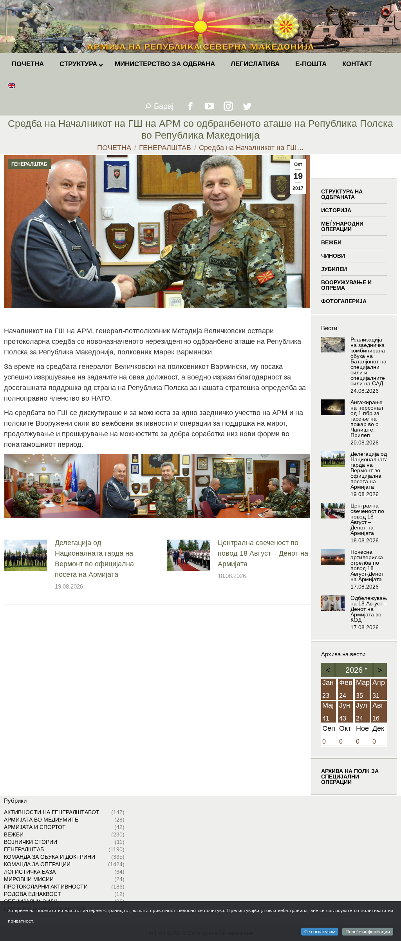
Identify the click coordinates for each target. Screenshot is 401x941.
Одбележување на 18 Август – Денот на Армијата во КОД (370, 609)
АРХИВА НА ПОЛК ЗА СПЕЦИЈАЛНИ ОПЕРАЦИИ (350, 776)
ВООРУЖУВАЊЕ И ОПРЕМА (346, 285)
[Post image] (25, 555)
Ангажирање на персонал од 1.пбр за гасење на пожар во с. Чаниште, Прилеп (366, 418)
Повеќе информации (367, 931)
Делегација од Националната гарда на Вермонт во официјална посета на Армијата (94, 558)
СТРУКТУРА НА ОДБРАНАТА (342, 194)
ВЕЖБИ (331, 242)
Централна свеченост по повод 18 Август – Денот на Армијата (263, 553)
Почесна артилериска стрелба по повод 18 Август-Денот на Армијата (367, 565)
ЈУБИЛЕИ (334, 269)
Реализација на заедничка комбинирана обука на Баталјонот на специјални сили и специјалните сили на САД (368, 361)
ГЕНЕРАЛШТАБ (29, 164)
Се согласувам (319, 931)
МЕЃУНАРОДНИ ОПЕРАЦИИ (342, 226)
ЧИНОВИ (333, 255)
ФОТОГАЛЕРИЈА (344, 301)
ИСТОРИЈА (336, 210)
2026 (354, 670)
